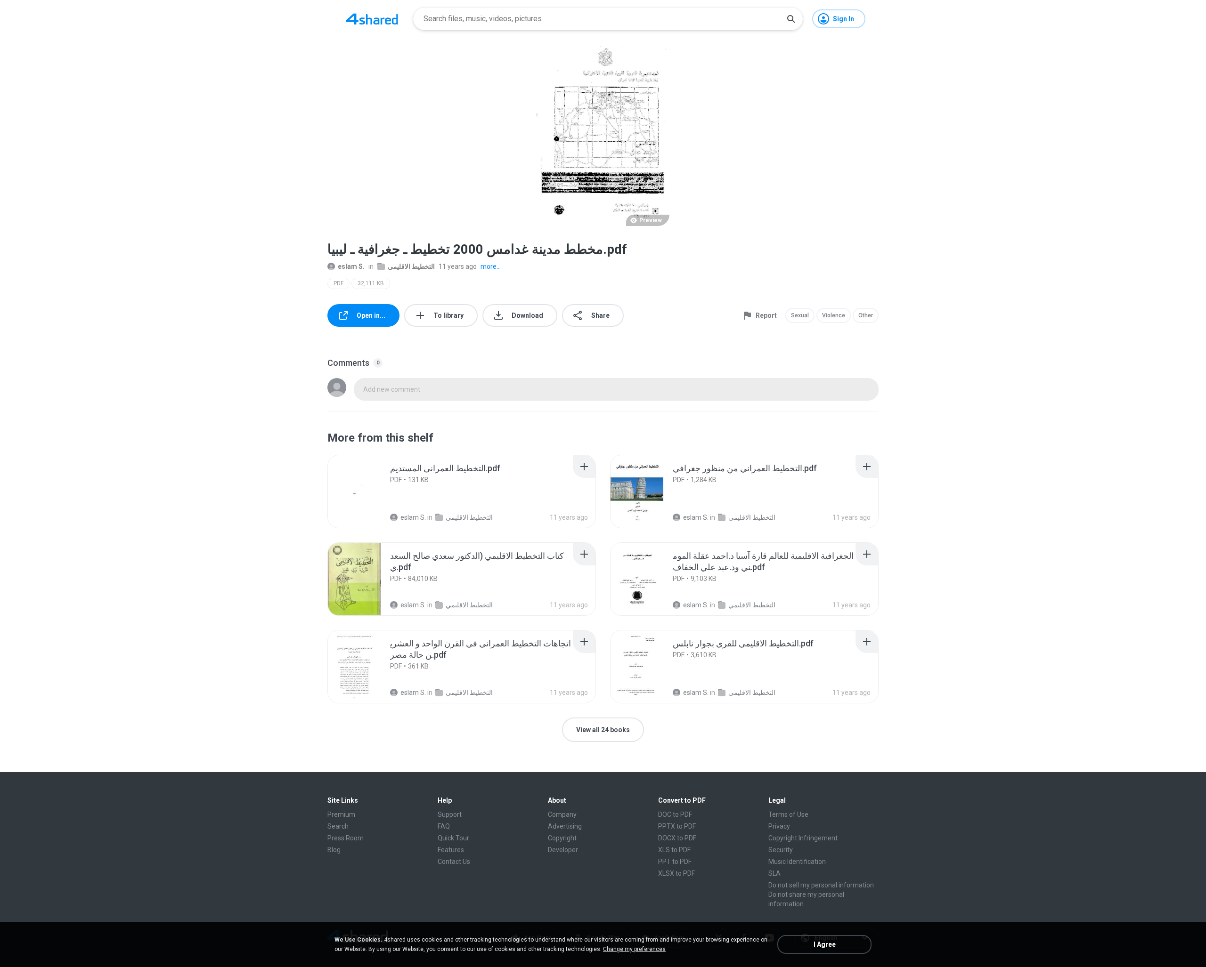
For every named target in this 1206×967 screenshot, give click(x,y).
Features (451, 850)
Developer (563, 850)
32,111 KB (371, 283)
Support (450, 814)
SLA (774, 873)
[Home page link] (372, 19)
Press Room (345, 838)
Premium (341, 814)
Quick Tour (453, 838)
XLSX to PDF (676, 873)
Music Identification (797, 861)
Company (562, 814)
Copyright (562, 838)
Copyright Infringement (803, 838)
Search (338, 826)
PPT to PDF (675, 861)
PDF (338, 283)
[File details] (364, 491)
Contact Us (454, 861)
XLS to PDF (674, 850)
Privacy (779, 826)
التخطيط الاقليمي (411, 266)
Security (780, 850)
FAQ (444, 826)
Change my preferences (634, 949)
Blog (334, 850)
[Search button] (791, 19)
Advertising (565, 826)
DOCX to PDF (677, 838)
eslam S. (351, 266)
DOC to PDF (675, 814)
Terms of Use (788, 814)
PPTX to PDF (677, 826)
